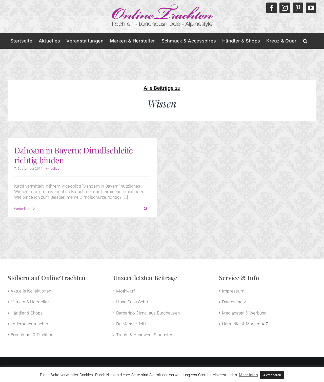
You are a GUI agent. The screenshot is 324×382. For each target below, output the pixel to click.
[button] (305, 41)
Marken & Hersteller (30, 301)
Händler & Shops (27, 313)
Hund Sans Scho (132, 301)
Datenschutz (234, 301)
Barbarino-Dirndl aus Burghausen (148, 313)
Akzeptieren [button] (272, 375)
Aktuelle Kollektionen (31, 291)
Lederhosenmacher (29, 323)
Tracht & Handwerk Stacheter (144, 334)
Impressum (233, 291)
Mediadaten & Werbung (244, 313)
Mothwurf (125, 291)
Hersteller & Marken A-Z (245, 323)
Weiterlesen (23, 209)
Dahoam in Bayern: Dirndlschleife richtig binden (73, 155)
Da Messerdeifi (131, 323)
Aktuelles (52, 168)
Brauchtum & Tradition (32, 334)
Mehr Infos (248, 375)
